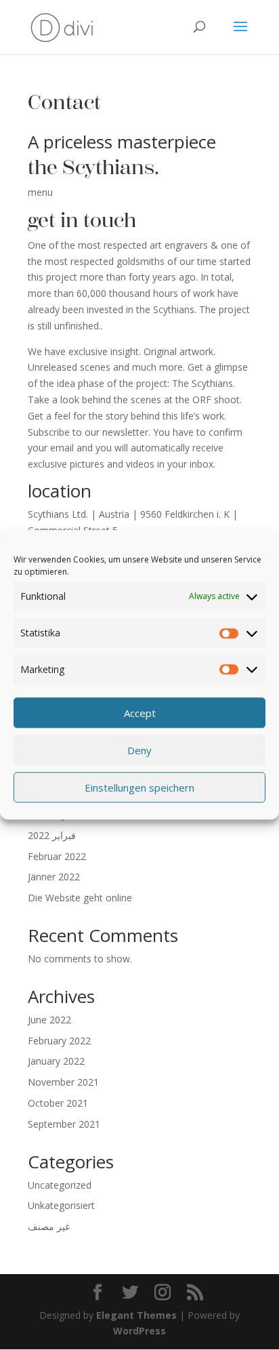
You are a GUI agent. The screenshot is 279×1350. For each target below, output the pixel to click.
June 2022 (49, 1019)
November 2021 (63, 1082)
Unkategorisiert (61, 1205)
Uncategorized (59, 1185)
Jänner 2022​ (54, 876)
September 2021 (64, 1124)
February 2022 (59, 1040)
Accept (140, 713)
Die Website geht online (80, 897)
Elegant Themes (136, 1315)
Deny (139, 750)
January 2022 (56, 1061)
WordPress (139, 1330)
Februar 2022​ (57, 856)
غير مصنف (49, 1226)
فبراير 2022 (52, 835)
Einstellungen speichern (139, 787)
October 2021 (58, 1103)
